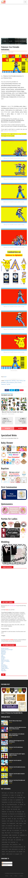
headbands (22, 835)
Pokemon (3, 384)
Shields (9, 818)
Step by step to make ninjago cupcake (22, 421)
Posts (4, 862)
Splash (11, 821)
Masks (8, 809)
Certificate (12, 797)
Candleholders (5, 795)
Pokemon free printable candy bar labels (6, 421)
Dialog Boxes (4, 802)
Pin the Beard (20, 814)
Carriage (18, 795)
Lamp (3, 809)
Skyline (20, 818)
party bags (13, 842)
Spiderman (3, 652)
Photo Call (12, 814)
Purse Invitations (19, 816)
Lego (2, 655)
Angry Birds (3, 670)
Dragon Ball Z (4, 666)
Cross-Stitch (4, 800)
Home (4, 41)
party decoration (5, 844)
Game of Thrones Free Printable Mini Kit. (12, 713)
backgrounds (8, 380)
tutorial (10, 854)
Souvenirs (4, 821)
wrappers (17, 854)
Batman (3, 656)
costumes (4, 830)
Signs (15, 818)
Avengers (3, 657)
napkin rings (4, 839)
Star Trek (3, 669)
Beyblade (3, 650)
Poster (11, 816)
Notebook (4, 811)
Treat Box (4, 823)
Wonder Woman (5, 648)
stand (21, 849)
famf (5, 376)
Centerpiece (4, 797)
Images (8, 807)
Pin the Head (4, 816)
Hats (3, 807)
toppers (3, 854)
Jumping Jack (17, 807)
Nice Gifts (15, 809)
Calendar (19, 792)
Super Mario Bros (5, 660)
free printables (5, 835)
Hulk (2, 663)
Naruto (2, 659)
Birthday (14, 380)
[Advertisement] (14, 22)
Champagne (19, 797)
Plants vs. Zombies (5, 661)
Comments (5, 865)
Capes (12, 795)
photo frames (18, 382)
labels (10, 837)
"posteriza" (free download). (10, 130)
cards (17, 380)
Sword (17, 821)
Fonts (3, 804)
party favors (15, 844)
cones (17, 828)
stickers (3, 851)
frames (21, 380)
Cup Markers (18, 800)
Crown (11, 800)
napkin (17, 837)
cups (10, 830)
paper (11, 839)
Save (22, 390)
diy (23, 830)
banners (20, 823)
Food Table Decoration (12, 804)
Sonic (2, 662)
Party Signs (19, 811)
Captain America (5, 668)
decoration (16, 830)
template (20, 851)
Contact (21, 875)
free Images (16, 832)
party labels (18, 839)
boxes (17, 825)
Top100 (10, 41)
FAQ (11, 875)
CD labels (12, 792)
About (15, 875)
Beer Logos (4, 792)
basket (3, 825)
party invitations (10, 382)
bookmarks (10, 825)
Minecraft (3, 653)
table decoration (12, 851)
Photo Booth (4, 814)
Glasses (21, 804)
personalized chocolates (18, 846)
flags (3, 832)
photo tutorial (15, 849)
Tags (22, 821)
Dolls (11, 802)
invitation (4, 837)
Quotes (3, 818)
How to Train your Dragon (7, 649)
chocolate (10, 828)
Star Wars (3, 664)
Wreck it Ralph (4, 667)
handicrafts (14, 835)
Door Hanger (18, 802)
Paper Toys (11, 811)
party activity (4, 842)
